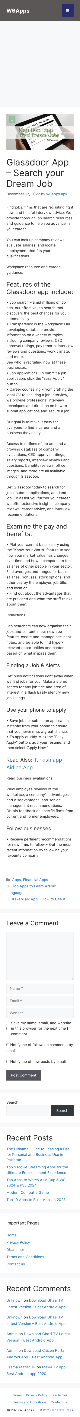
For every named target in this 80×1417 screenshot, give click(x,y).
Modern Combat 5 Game (27, 1192)
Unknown (14, 1300)
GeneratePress (61, 1410)
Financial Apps (35, 880)
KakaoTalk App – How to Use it (38, 899)
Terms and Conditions (25, 1257)
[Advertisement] (40, 66)
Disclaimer (15, 1249)
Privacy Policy (18, 1242)
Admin (11, 1334)
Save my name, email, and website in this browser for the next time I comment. (41, 1028)
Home (11, 1235)
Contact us (15, 1264)
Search (12, 1102)
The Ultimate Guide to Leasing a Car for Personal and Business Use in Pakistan (37, 1154)
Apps (16, 880)
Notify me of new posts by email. (38, 1061)
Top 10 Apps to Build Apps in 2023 (36, 1200)
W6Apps (17, 10)
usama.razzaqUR (21, 1367)
